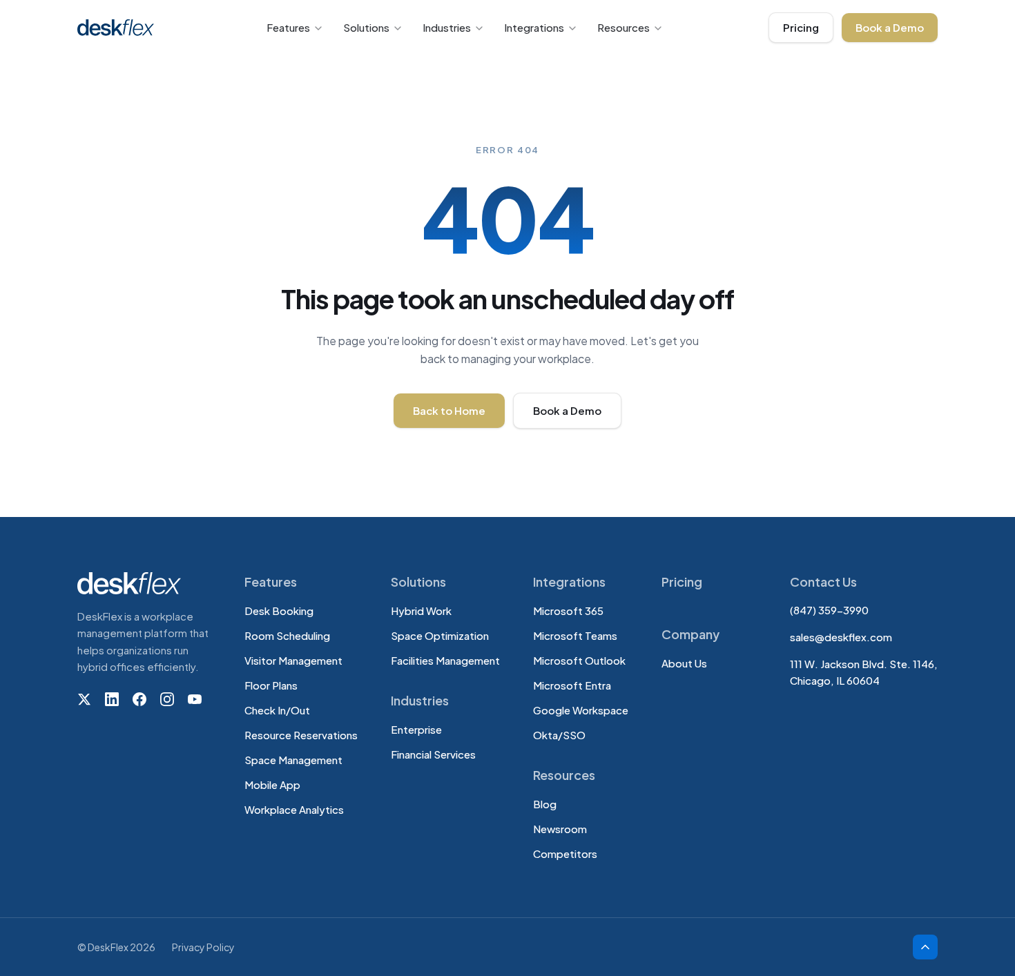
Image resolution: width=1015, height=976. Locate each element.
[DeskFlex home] (119, 28)
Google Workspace (580, 709)
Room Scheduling (287, 635)
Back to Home (449, 410)
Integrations (534, 27)
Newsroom (560, 828)
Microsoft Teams (575, 635)
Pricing (801, 27)
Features (288, 27)
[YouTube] (195, 699)
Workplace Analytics (294, 809)
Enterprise (416, 729)
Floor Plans (271, 685)
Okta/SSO (559, 734)
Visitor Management (293, 660)
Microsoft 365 (568, 610)
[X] (84, 699)
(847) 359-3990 (829, 609)
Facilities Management (445, 660)
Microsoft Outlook (579, 660)
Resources (623, 27)
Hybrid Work (421, 610)
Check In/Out (277, 709)
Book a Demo (890, 27)
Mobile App (272, 784)
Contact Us (823, 581)
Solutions (366, 27)
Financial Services (433, 754)
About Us (684, 663)
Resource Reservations (301, 734)
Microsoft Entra (572, 685)
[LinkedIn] (112, 699)
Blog (545, 803)
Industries (447, 27)
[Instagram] (167, 699)
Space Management (293, 759)
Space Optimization (440, 635)
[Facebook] (139, 699)
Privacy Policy (203, 947)
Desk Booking (278, 610)
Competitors (565, 853)
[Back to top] (925, 947)
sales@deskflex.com (841, 636)
